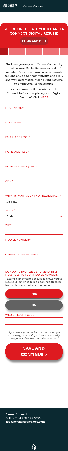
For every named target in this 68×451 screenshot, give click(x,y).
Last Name (13, 122)
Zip (7, 225)
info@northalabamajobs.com (25, 421)
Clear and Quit (34, 41)
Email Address (16, 137)
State (9, 210)
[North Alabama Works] (12, 6)
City (8, 181)
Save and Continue (33, 351)
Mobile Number (17, 239)
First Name (13, 107)
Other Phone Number (21, 254)
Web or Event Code (19, 314)
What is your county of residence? (32, 195)
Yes (34, 293)
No (34, 304)
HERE (44, 97)
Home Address (16, 151)
